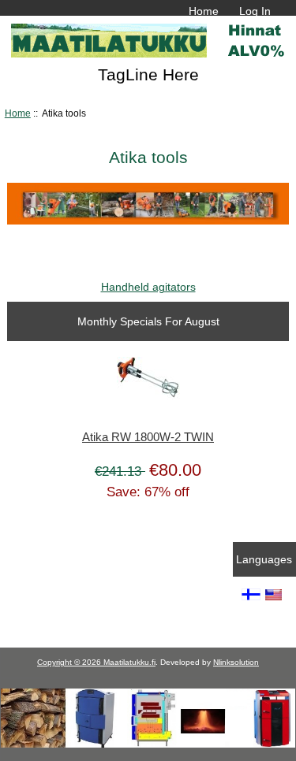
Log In (255, 11)
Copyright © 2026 (70, 662)
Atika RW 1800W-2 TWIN (148, 437)
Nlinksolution (236, 662)
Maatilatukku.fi (129, 662)
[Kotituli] (148, 744)
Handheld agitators (148, 286)
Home (204, 11)
